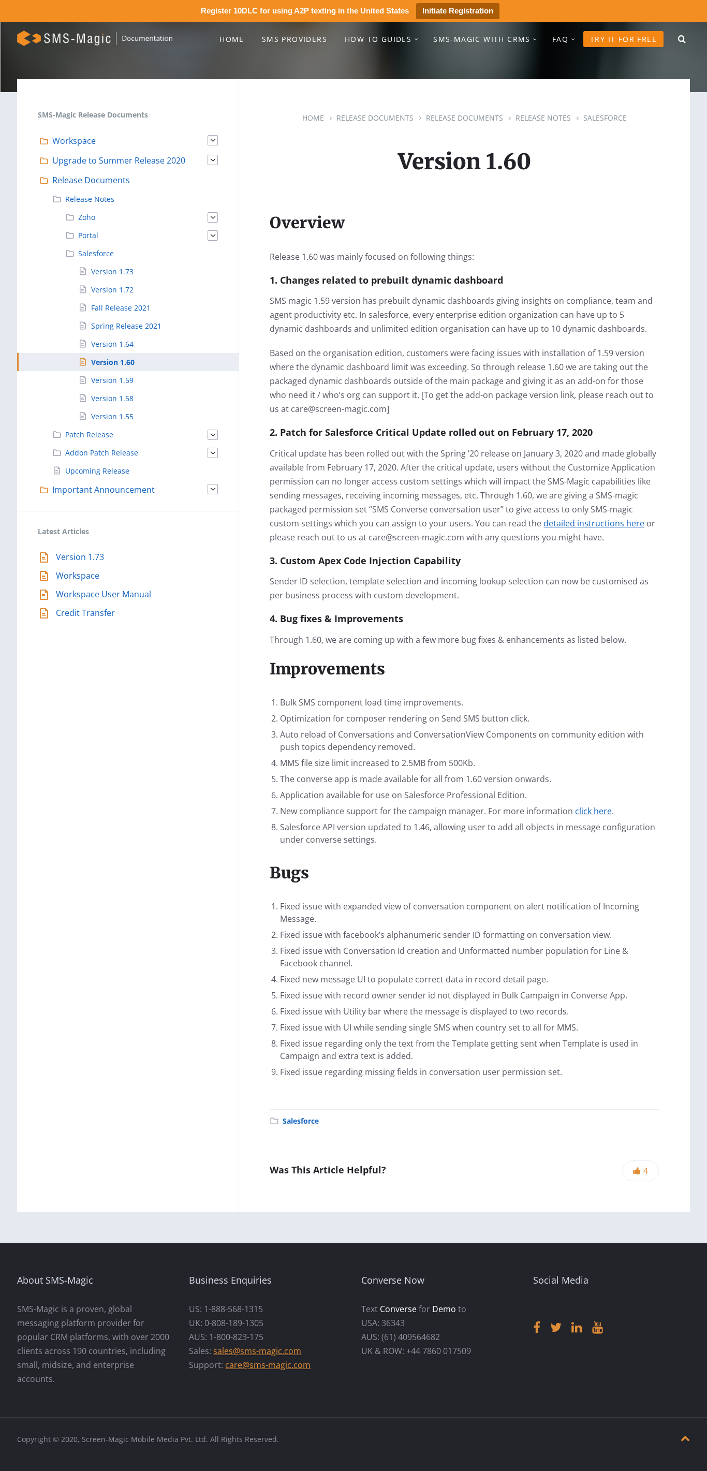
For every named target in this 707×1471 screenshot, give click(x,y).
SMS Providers (294, 39)
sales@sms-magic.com (257, 1351)
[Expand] (213, 140)
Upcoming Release (97, 471)
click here (593, 811)
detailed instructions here (593, 523)
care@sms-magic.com (268, 1365)
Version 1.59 (112, 380)
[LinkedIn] (576, 1327)
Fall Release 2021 (121, 308)
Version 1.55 (112, 416)
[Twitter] (556, 1327)
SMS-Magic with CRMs (482, 39)
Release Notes (543, 118)
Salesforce (605, 118)
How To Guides (378, 39)
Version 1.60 (113, 362)
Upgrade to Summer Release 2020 (118, 160)
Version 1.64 (112, 344)
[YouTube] (597, 1327)
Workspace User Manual (103, 594)
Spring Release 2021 (126, 326)
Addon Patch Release (101, 453)
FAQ (560, 39)
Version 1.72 (112, 290)
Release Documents (375, 118)
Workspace (74, 140)
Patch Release (89, 434)
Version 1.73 (112, 271)
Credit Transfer (85, 613)
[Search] (682, 39)
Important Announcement (103, 489)
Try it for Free (623, 39)
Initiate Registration (457, 10)
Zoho (86, 217)
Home (231, 39)
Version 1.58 (112, 398)
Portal (88, 235)
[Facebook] (536, 1327)
